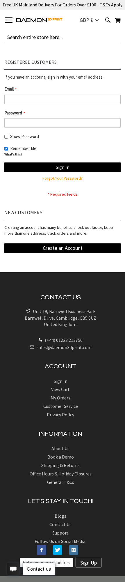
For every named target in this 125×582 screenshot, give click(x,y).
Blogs (60, 516)
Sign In (60, 381)
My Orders (60, 398)
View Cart (60, 389)
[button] (89, 20)
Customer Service (60, 406)
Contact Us (60, 524)
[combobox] (62, 37)
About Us (60, 448)
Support (60, 533)
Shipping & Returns (60, 465)
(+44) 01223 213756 (63, 340)
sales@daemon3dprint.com (64, 347)
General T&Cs (60, 482)
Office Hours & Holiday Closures (61, 474)
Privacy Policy (60, 415)
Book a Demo (60, 457)
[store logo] (39, 20)
